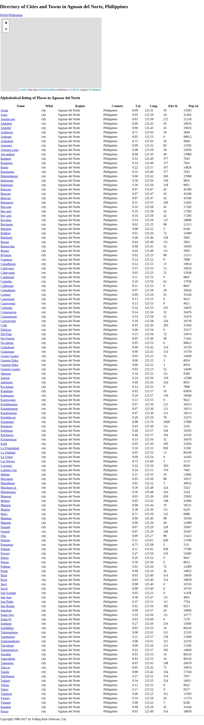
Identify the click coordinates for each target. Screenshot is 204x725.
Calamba (6, 281)
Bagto (4, 167)
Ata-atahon (8, 154)
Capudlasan (8, 290)
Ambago (6, 136)
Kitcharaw (7, 435)
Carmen (6, 294)
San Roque (8, 606)
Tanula (5, 672)
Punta (4, 571)
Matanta (6, 522)
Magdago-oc (9, 487)
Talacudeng (8, 658)
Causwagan (8, 303)
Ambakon (7, 141)
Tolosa (5, 685)
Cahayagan (8, 272)
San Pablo (7, 601)
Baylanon (7, 224)
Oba (3, 536)
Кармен (6, 707)
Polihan (5, 566)
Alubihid (6, 123)
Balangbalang (9, 176)
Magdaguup (8, 492)
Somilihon (7, 628)
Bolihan (6, 233)
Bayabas (6, 220)
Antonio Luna (9, 150)
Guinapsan (7, 351)
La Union (7, 457)
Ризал (4, 711)
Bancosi (6, 198)
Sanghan (6, 610)
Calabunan (7, 277)
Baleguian (7, 180)
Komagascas (9, 439)
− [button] (6, 29)
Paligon (5, 540)
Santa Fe (6, 619)
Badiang (6, 158)
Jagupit (5, 378)
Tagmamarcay (9, 650)
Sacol (4, 588)
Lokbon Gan (9, 470)
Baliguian (7, 185)
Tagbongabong (10, 641)
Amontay (6, 145)
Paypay (5, 553)
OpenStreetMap (47, 89)
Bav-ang (6, 211)
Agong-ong (8, 119)
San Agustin (8, 593)
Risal (4, 575)
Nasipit (5, 531)
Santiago (6, 623)
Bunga (5, 250)
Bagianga (7, 163)
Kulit (4, 443)
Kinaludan (7, 422)
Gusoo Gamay (10, 356)
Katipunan (7, 395)
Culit (4, 325)
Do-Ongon (7, 338)
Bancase (6, 189)
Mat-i (4, 514)
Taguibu (6, 654)
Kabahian (7, 391)
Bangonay (7, 202)
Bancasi (6, 193)
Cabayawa (7, 268)
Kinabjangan (9, 413)
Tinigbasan (7, 676)
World (4, 15)
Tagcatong (7, 645)
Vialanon (6, 693)
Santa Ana (7, 615)
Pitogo (5, 558)
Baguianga (7, 171)
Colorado (6, 307)
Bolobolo (6, 237)
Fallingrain (96, 89)
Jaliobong (7, 382)
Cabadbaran (8, 264)
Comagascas (8, 312)
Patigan (5, 549)
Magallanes (8, 483)
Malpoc (5, 500)
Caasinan (6, 259)
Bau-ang (6, 207)
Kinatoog (6, 426)
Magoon (6, 496)
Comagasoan (9, 316)
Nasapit (5, 527)
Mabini (5, 474)
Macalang (7, 479)
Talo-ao (5, 667)
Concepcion (8, 321)
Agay (4, 114)
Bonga (5, 242)
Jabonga (6, 373)
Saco (4, 584)
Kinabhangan (9, 404)
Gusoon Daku (9, 364)
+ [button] (6, 22)
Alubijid (6, 128)
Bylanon (6, 255)
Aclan (4, 110)
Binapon (6, 229)
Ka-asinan (7, 386)
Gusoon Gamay (11, 369)
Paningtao (7, 544)
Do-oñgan (7, 343)
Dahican (6, 329)
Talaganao (7, 663)
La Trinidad (8, 452)
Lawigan (6, 465)
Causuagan (8, 299)
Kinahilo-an (8, 417)
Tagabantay (8, 636)
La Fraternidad (10, 448)
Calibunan (7, 286)
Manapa (6, 505)
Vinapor (6, 702)
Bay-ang (6, 215)
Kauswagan (8, 400)
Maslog (5, 509)
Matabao (6, 518)
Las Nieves (8, 461)
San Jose (6, 597)
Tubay (5, 689)
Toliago (5, 680)
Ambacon (7, 132)
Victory (5, 698)
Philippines (16, 15)
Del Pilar (6, 334)
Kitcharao (7, 430)
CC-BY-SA (74, 89)
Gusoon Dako (9, 360)
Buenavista (8, 246)
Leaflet (23, 89)
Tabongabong (9, 632)
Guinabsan (7, 347)
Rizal (4, 579)
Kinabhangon (9, 408)
